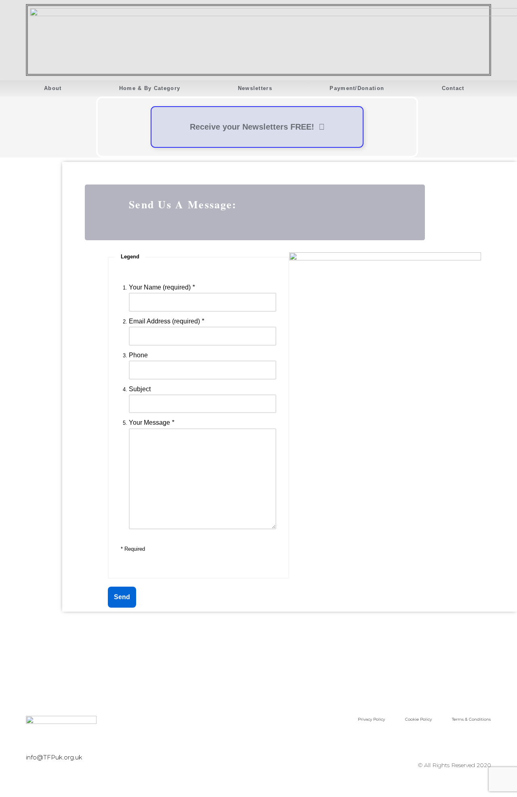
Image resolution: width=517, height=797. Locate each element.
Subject (140, 389)
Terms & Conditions (471, 719)
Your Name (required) (162, 287)
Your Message (151, 422)
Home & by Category (149, 88)
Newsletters (255, 88)
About (53, 88)
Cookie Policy (418, 719)
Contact (453, 88)
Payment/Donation (357, 88)
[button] (27, 102)
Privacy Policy (371, 719)
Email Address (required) (166, 321)
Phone (138, 355)
